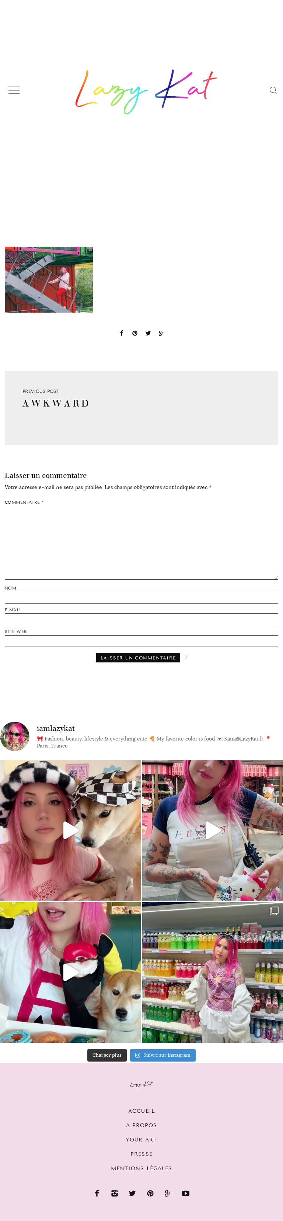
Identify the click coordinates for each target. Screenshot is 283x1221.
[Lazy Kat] (146, 91)
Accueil (141, 1111)
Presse (141, 1154)
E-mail (13, 610)
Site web (16, 631)
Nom (11, 588)
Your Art (141, 1140)
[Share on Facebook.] (121, 334)
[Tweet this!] (148, 334)
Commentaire (24, 502)
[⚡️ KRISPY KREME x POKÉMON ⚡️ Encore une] (70, 972)
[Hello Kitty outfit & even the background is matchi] (212, 830)
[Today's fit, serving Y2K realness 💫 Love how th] (212, 972)
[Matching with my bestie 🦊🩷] (70, 830)
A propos (141, 1125)
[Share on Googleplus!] (161, 334)
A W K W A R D (55, 403)
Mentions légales (141, 1168)
